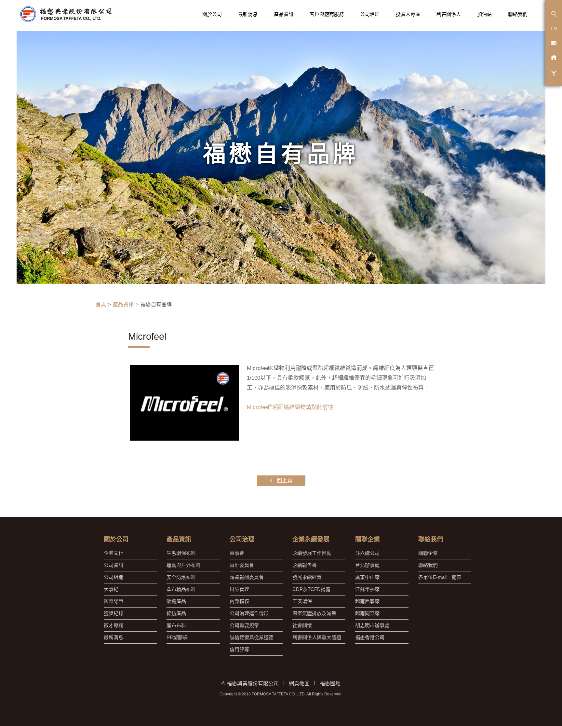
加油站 (484, 14)
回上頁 (283, 480)
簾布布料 (176, 625)
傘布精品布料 (181, 589)
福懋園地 (330, 683)
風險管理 (239, 589)
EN (554, 28)
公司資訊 (113, 565)
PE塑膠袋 (177, 637)
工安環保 (302, 601)
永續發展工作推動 (311, 553)
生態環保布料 (181, 553)
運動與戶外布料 (184, 565)
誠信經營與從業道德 (252, 637)
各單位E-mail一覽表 (439, 577)
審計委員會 (242, 565)
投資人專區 (408, 14)
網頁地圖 (299, 683)
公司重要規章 (244, 625)
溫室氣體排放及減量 (314, 613)
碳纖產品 (176, 601)
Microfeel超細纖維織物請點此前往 (290, 407)
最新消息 (248, 14)
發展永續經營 (307, 577)
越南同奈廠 (367, 613)
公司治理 (370, 14)
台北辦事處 (367, 565)
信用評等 (239, 649)
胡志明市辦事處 (372, 625)
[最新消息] (553, 72)
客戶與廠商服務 (327, 14)
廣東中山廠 (367, 577)
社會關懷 (302, 625)
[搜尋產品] (553, 14)
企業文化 (113, 553)
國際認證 (113, 601)
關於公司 (212, 14)
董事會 (237, 553)
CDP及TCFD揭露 (311, 589)
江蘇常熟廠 (367, 589)
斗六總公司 (367, 553)
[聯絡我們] (553, 43)
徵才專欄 (113, 625)
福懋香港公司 (369, 637)
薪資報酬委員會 (247, 577)
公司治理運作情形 (249, 613)
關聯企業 (428, 553)
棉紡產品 (176, 613)
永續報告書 (304, 565)
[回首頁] (65, 14)
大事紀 (111, 589)
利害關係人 (448, 14)
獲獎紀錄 (113, 613)
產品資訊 (283, 14)
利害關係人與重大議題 (316, 637)
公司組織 (113, 577)
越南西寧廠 (367, 601)
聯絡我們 (518, 14)
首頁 (101, 304)
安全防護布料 (181, 577)
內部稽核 (239, 601)
